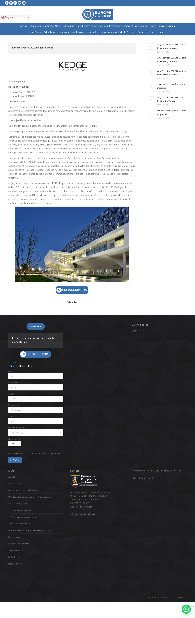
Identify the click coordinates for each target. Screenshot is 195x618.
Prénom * (12, 382)
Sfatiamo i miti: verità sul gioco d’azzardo (171, 86)
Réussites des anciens (106, 32)
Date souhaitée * (16, 427)
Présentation (35, 25)
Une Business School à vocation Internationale (100, 25)
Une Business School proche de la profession (52, 32)
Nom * (11, 371)
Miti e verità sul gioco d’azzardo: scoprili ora (171, 112)
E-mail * (11, 393)
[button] (186, 609)
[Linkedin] (15, 3)
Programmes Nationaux (22, 510)
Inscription (36, 326)
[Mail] (93, 514)
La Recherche (141, 32)
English (9, 17)
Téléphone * (14, 405)
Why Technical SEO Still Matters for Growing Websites (171, 46)
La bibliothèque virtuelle (143, 478)
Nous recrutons (157, 32)
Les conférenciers (85, 32)
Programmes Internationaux (24, 517)
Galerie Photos (138, 330)
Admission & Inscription (163, 25)
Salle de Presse (125, 32)
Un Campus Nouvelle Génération (59, 25)
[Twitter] (11, 3)
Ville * (11, 416)
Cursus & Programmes (135, 25)
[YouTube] (19, 3)
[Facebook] (7, 3)
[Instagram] (24, 3)
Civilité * (12, 362)
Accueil (23, 25)
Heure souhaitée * (17, 439)
